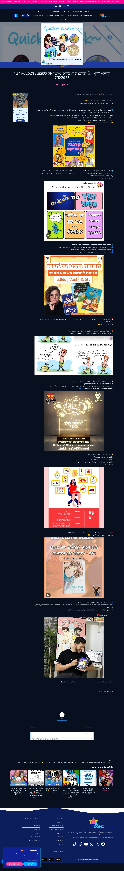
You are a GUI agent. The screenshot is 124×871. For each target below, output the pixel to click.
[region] (21, 858)
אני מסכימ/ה (14, 864)
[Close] (39, 849)
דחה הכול (30, 864)
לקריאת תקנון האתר (33, 860)
